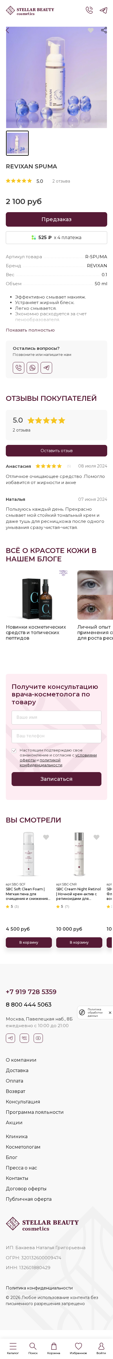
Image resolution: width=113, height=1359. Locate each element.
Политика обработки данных (95, 1012)
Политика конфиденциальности (39, 1288)
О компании (21, 1060)
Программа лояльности (35, 1112)
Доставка (17, 1070)
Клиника (17, 1136)
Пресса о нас (21, 1168)
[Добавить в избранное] (90, 30)
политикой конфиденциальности (41, 762)
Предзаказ (56, 219)
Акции (14, 1122)
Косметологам (23, 1147)
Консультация (23, 1102)
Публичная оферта (29, 1199)
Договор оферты (26, 1188)
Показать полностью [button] (30, 330)
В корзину (28, 942)
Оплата (14, 1081)
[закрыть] (110, 1012)
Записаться (56, 779)
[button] (13, 1349)
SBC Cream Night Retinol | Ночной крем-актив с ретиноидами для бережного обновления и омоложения (78, 894)
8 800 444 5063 (29, 1004)
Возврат (15, 1091)
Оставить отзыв (57, 450)
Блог (11, 1157)
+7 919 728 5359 (31, 992)
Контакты (17, 1178)
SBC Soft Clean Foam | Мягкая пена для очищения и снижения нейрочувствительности (28, 894)
